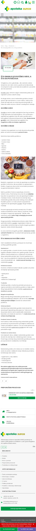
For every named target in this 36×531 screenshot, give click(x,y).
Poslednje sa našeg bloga (9, 465)
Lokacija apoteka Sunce (18, 508)
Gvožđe (3, 112)
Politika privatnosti (7, 483)
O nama (4, 481)
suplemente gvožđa (17, 327)
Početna (4, 456)
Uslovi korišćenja (10, 422)
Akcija (4, 458)
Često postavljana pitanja (16, 417)
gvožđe (19, 204)
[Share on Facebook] (2, 381)
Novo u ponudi (6, 460)
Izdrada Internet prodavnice (7, 522)
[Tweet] (6, 381)
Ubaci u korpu (21, 398)
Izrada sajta (17, 522)
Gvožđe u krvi (5, 93)
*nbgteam (3, 521)
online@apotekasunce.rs (10, 501)
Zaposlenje (5, 488)
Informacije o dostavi (8, 477)
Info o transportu (11, 411)
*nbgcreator (31, 520)
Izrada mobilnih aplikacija (26, 522)
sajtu (9, 366)
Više (34, 446)
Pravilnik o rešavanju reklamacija (11, 486)
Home (2, 46)
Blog (6, 46)
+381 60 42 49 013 (8, 496)
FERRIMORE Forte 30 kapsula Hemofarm (21, 393)
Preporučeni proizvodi (8, 463)
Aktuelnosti (11, 46)
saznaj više (28, 526)
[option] (18, 397)
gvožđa (14, 223)
